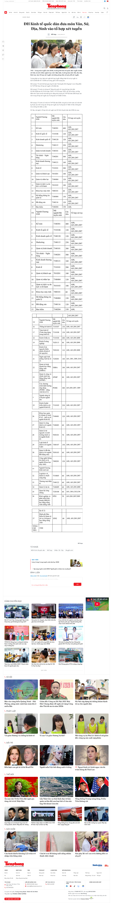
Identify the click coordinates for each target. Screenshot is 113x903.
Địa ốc (27, 12)
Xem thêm (107, 12)
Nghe (3, 41)
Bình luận (3, 54)
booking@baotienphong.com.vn (34, 886)
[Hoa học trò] (107, 865)
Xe (69, 12)
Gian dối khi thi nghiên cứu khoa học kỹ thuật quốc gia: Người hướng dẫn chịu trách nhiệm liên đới (70, 621)
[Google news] (84, 886)
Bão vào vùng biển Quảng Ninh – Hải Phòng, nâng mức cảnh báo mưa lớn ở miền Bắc (20, 703)
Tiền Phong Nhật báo (48, 1)
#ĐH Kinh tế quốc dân (38, 550)
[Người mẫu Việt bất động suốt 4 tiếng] (56, 755)
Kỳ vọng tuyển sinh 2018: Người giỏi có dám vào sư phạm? (52, 569)
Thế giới (40, 12)
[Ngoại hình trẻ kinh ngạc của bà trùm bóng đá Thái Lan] (92, 755)
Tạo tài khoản (43, 576)
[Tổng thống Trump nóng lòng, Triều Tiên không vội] (92, 787)
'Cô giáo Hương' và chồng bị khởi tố (19, 735)
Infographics (66, 870)
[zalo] (79, 886)
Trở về (3, 59)
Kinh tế (15, 12)
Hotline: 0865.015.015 (34, 1)
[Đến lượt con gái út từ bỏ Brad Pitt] (21, 755)
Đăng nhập (33, 576)
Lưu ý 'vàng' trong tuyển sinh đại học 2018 (45, 562)
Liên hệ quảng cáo (30, 882)
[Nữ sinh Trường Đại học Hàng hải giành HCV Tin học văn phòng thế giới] (71, 633)
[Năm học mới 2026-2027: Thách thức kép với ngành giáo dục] (16, 655)
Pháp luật (51, 12)
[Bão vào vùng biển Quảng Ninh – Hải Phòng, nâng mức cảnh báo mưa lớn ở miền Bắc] (21, 689)
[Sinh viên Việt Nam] (97, 865)
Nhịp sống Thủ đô (8, 878)
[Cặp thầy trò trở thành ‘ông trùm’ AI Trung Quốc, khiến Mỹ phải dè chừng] (16, 814)
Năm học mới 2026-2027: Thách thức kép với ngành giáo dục (16, 665)
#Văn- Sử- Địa (59, 550)
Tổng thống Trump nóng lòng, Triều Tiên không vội (90, 800)
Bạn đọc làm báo (13, 899)
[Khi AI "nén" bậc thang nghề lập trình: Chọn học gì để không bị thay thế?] (16, 611)
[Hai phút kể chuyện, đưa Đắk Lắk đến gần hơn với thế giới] (44, 611)
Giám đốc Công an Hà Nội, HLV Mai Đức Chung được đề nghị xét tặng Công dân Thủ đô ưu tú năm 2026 (56, 703)
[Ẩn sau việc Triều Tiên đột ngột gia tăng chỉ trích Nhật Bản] (21, 787)
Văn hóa (74, 12)
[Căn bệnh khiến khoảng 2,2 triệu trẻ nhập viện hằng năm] (21, 841)
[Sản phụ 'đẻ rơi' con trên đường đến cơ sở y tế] (92, 841)
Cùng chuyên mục (13, 601)
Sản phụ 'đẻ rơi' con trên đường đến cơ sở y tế (91, 854)
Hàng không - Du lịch (90, 875)
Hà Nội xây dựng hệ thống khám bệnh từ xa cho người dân (91, 702)
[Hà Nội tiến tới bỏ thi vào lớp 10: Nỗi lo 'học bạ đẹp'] (44, 655)
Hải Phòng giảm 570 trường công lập (70, 664)
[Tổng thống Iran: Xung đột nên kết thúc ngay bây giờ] (70, 814)
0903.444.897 (50, 884)
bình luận (84, 17)
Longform (54, 870)
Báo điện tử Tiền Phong (56, 6)
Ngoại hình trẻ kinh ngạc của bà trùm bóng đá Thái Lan (90, 768)
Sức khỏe (33, 12)
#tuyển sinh (69, 550)
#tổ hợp (49, 550)
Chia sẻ (3, 46)
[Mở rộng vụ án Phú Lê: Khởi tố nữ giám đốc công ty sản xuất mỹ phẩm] (92, 724)
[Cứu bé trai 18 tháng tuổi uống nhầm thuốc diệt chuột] (56, 841)
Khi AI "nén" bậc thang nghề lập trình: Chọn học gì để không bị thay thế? (16, 621)
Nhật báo (19, 870)
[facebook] (105, 1)
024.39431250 (9, 887)
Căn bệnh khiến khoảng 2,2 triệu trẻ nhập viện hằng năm (20, 854)
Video (102, 12)
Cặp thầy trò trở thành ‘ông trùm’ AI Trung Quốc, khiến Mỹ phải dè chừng (16, 823)
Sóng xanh (21, 12)
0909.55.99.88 (30, 884)
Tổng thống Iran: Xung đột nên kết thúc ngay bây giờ (69, 823)
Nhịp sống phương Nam (22, 878)
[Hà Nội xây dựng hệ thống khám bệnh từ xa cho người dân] (92, 689)
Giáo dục (84, 12)
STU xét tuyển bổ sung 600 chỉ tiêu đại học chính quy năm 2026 (43, 643)
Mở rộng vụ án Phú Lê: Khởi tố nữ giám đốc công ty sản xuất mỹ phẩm (91, 736)
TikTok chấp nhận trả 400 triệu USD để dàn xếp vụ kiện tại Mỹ (43, 823)
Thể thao (58, 12)
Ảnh (29, 870)
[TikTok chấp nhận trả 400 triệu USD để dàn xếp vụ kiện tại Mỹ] (43, 814)
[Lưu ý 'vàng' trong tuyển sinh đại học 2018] (76, 563)
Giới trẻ (45, 12)
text (77, 17)
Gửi (77, 584)
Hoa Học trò (71, 1)
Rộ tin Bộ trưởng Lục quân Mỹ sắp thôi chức (95, 823)
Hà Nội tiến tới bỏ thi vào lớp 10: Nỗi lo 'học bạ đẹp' (43, 665)
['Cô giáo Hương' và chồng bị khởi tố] (21, 724)
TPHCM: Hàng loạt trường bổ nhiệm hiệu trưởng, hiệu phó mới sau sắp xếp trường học (16, 643)
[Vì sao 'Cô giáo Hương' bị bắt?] (56, 724)
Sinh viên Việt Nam (61, 1)
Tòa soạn (79, 1)
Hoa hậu (97, 12)
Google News (88, 17)
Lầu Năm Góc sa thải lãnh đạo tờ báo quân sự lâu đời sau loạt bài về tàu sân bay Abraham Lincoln (56, 801)
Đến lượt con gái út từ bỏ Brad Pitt (18, 767)
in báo (81, 17)
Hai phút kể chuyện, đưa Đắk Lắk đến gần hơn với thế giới (44, 621)
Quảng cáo (87, 1)
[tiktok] (75, 886)
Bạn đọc (76, 875)
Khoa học (91, 12)
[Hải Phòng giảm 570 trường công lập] (71, 655)
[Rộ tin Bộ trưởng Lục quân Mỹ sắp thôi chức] (96, 814)
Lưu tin (3, 50)
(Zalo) (36, 884)
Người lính (64, 12)
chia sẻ (73, 17)
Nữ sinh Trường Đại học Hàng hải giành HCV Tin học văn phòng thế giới (71, 643)
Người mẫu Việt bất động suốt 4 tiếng (55, 767)
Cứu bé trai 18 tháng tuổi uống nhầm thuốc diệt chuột (55, 854)
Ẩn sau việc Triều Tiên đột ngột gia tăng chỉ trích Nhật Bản (19, 800)
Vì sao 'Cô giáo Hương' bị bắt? (52, 735)
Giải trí (79, 12)
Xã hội (10, 12)
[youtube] (108, 1)
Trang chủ (5, 12)
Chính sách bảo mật (95, 882)
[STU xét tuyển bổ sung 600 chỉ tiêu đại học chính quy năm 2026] (44, 633)
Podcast (42, 870)
